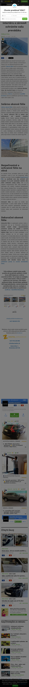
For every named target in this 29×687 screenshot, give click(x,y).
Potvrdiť (25, 18)
